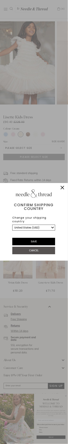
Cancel (34, 250)
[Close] (62, 188)
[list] (33, 227)
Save (34, 241)
